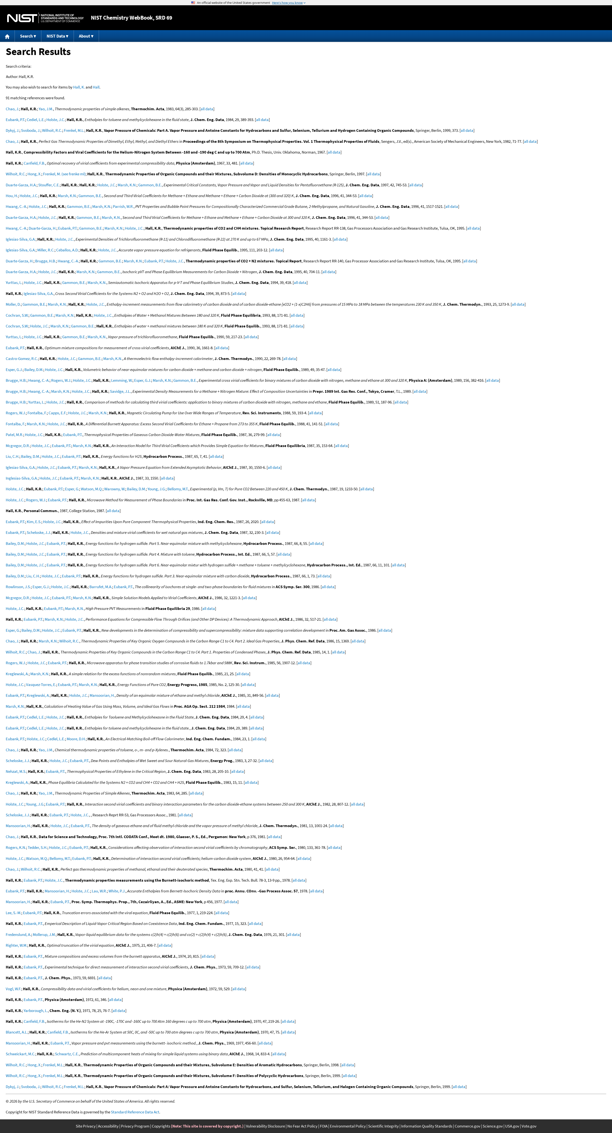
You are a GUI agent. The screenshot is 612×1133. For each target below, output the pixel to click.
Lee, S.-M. (13, 912)
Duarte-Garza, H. (42, 228)
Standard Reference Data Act (135, 1112)
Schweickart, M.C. (20, 1053)
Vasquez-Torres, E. (41, 684)
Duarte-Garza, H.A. (21, 185)
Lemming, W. (121, 380)
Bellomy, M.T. (177, 489)
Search (26, 36)
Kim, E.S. (34, 521)
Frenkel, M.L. (74, 130)
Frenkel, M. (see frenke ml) (64, 174)
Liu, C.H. (12, 456)
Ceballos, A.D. (67, 250)
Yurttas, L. (14, 282)
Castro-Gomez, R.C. (22, 358)
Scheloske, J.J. (39, 532)
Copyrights (161, 1126)
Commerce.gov (467, 1126)
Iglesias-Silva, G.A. (21, 239)
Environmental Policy (348, 1126)
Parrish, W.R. (123, 206)
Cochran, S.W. (17, 315)
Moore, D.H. (76, 738)
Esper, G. (72, 489)
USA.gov (512, 1126)
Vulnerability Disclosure (265, 1126)
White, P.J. (117, 891)
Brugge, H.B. (45, 261)
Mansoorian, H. (102, 695)
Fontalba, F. (37, 412)
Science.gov (493, 1126)
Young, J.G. (157, 489)
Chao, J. (12, 108)
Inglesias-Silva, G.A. (22, 478)
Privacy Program (135, 1126)
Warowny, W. (114, 489)
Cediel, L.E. (36, 119)
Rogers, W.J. (61, 380)
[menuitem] (7, 36)
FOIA (324, 1126)
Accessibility (108, 1126)
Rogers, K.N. (16, 847)
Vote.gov (529, 1126)
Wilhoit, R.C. (52, 130)
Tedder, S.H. (37, 847)
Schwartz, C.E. (67, 1053)
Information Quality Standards (426, 1126)
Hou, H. (12, 195)
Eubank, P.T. (15, 119)
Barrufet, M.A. (100, 586)
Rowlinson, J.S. (18, 586)
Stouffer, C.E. (49, 185)
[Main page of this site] (7, 36)
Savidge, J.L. (120, 391)
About (84, 36)
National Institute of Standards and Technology (45, 17)
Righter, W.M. (16, 945)
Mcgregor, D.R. (18, 445)
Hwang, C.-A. (16, 206)
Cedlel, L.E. (36, 717)
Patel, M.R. (14, 434)
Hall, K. (79, 87)
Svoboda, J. (30, 130)
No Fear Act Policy (302, 1126)
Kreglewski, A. (17, 673)
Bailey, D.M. (33, 369)
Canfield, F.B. (34, 163)
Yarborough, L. (36, 1010)
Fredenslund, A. (18, 934)
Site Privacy (86, 1126)
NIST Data (56, 36)
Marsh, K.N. (127, 185)
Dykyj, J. (12, 130)
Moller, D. (13, 304)
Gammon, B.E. (150, 185)
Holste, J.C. (55, 119)
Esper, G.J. (14, 369)
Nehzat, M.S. (16, 771)
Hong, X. (34, 174)
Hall (96, 87)
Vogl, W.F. (13, 988)
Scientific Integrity (383, 1126)
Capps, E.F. (57, 412)
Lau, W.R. (99, 891)
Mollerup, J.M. (44, 934)
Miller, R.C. (46, 250)
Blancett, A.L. (17, 1032)
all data (207, 108)
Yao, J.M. (46, 108)
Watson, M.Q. (92, 489)
